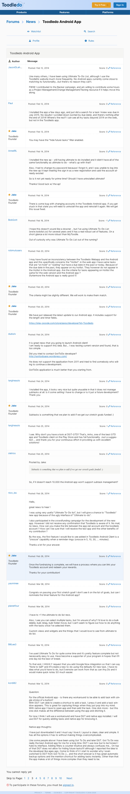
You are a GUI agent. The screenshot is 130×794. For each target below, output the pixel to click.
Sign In (120, 5)
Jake (13, 131)
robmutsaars (15, 250)
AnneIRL (12, 150)
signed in (68, 785)
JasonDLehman (16, 67)
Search (91, 31)
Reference (116, 68)
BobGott (12, 220)
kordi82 (12, 683)
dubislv (12, 333)
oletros (12, 453)
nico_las (12, 492)
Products (21, 12)
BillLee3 (12, 644)
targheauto (14, 380)
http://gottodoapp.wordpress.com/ (48, 356)
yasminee (13, 583)
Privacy (38, 793)
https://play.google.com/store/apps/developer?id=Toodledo (61, 323)
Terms (48, 793)
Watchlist (36, 31)
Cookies (58, 793)
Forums (13, 21)
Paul (10, 103)
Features (64, 12)
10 (60, 778)
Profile (36, 40)
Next (69, 778)
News (31, 21)
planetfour (13, 605)
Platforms (107, 12)
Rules (91, 40)
